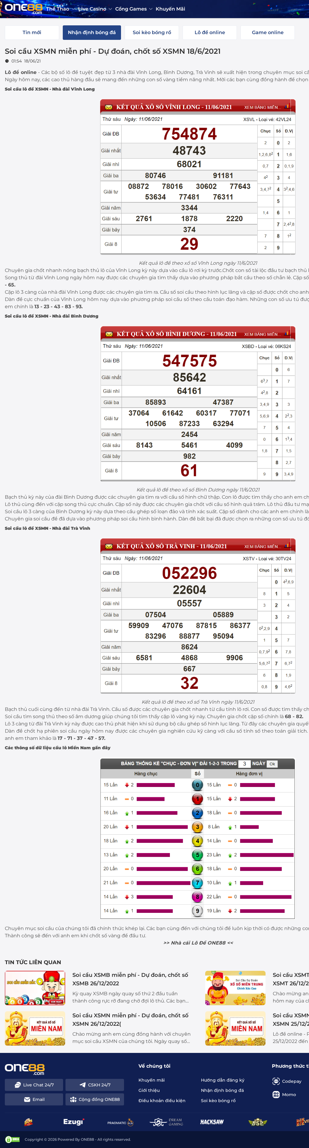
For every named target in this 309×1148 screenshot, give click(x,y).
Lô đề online (21, 72)
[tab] (32, 32)
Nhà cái (180, 943)
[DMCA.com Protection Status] (12, 1139)
